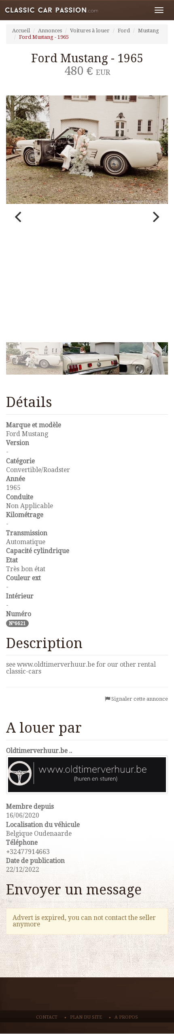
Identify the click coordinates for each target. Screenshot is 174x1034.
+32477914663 (28, 852)
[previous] (19, 217)
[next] (155, 217)
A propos (126, 1017)
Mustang (148, 31)
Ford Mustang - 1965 (44, 37)
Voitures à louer (90, 31)
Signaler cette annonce (139, 699)
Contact (46, 1017)
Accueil (21, 31)
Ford (124, 31)
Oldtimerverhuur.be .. (39, 750)
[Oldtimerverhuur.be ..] (87, 774)
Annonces (50, 31)
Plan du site (86, 1017)
